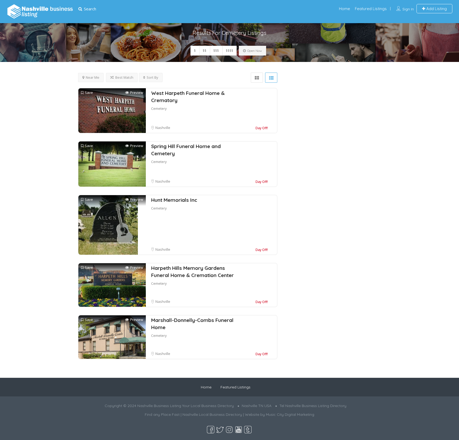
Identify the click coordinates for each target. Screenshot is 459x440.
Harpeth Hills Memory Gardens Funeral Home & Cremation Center (192, 271)
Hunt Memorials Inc (174, 200)
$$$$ (229, 50)
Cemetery (159, 108)
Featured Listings (371, 8)
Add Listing (436, 8)
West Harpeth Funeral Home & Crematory (188, 96)
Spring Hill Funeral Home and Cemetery (186, 150)
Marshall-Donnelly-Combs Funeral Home (192, 323)
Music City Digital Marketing (290, 414)
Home (344, 8)
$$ (204, 50)
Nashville (162, 127)
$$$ (216, 50)
